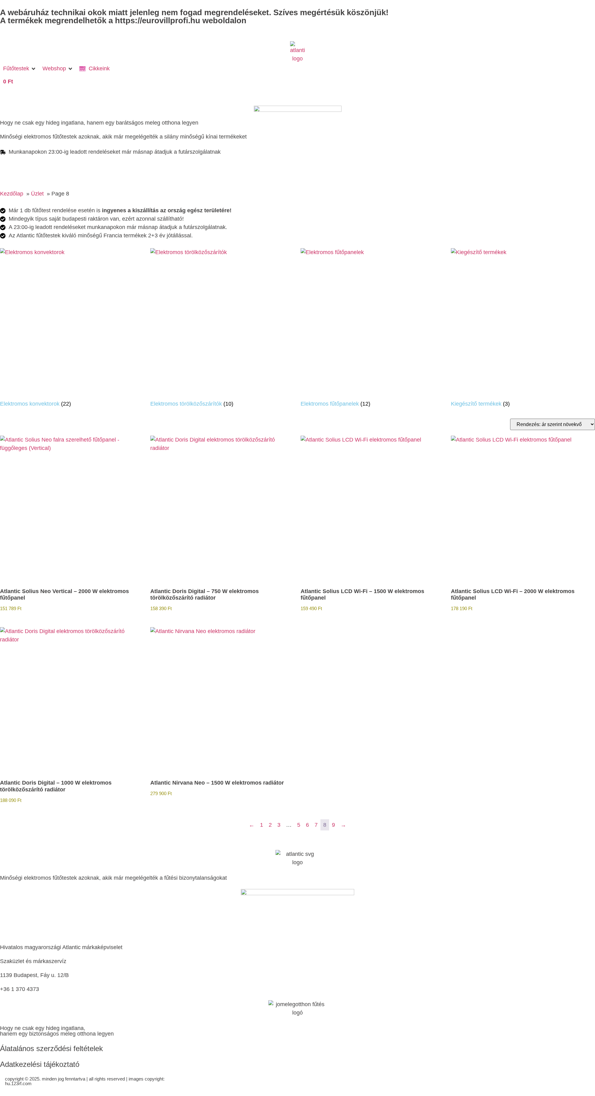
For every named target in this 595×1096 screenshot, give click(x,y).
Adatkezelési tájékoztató (39, 1064)
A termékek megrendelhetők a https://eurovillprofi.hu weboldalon (123, 20)
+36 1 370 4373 (19, 989)
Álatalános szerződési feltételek (51, 1048)
